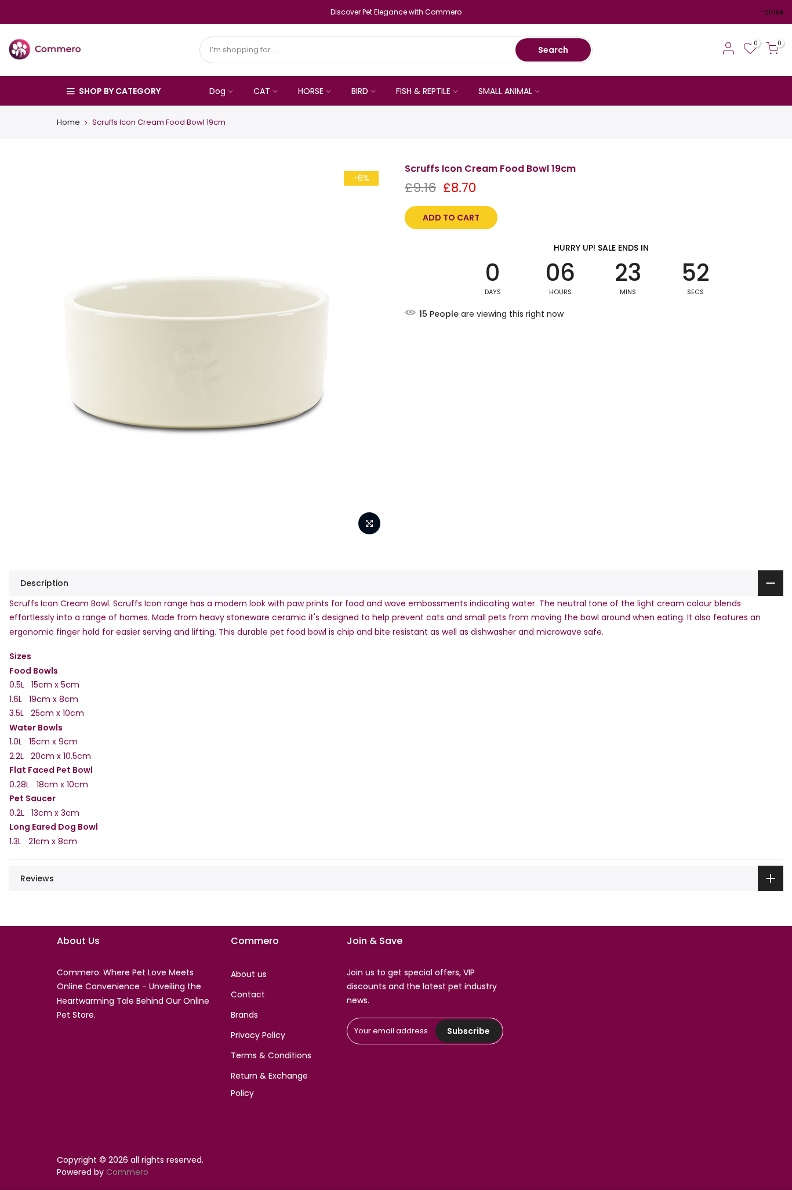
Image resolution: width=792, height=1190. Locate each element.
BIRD (359, 91)
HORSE (311, 91)
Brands (244, 1015)
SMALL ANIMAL (505, 91)
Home (68, 122)
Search (553, 50)
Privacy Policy (258, 1035)
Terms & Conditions (271, 1055)
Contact (248, 994)
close (24, 12)
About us (249, 974)
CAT (261, 91)
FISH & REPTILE (423, 91)
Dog (217, 91)
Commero (127, 1172)
